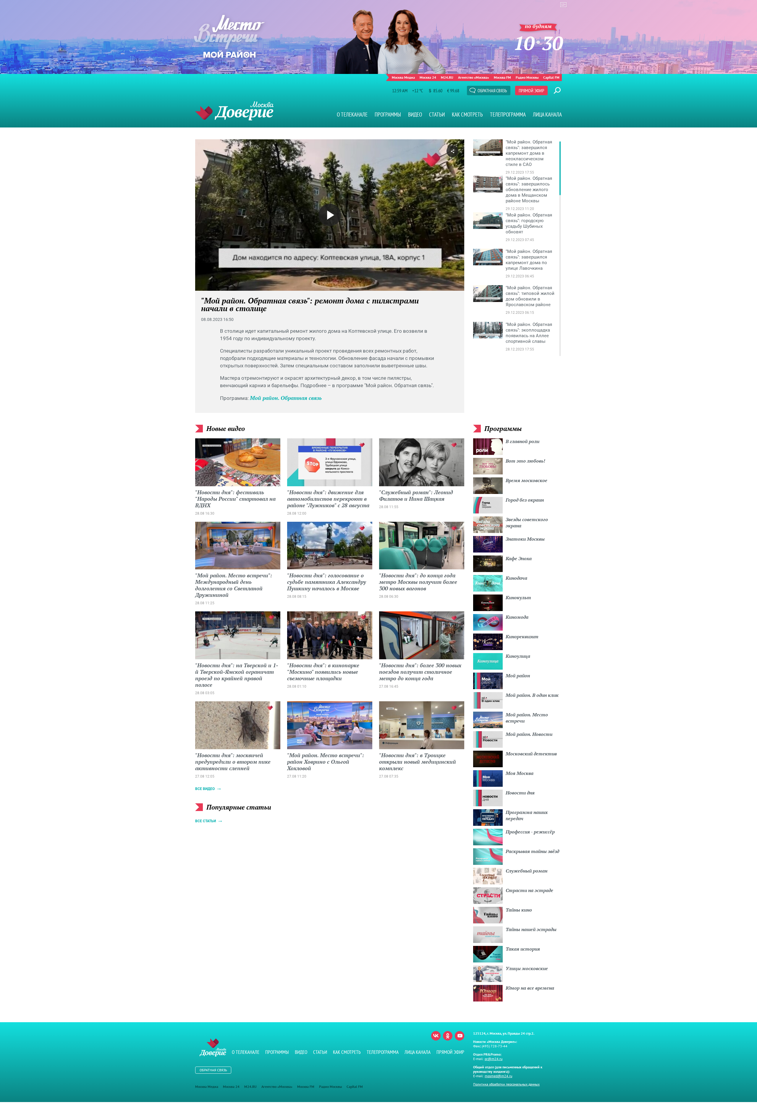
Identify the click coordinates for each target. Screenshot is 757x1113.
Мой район (518, 675)
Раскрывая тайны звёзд (532, 851)
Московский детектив (531, 753)
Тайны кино (519, 910)
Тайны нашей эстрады (531, 929)
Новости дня (520, 792)
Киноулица (518, 656)
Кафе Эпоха (519, 558)
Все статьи (205, 821)
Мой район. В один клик (532, 695)
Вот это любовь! (525, 461)
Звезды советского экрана (527, 522)
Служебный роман (526, 871)
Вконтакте (436, 1036)
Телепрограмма (508, 114)
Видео (415, 114)
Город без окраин (525, 500)
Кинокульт (518, 597)
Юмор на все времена (530, 988)
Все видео (205, 789)
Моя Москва (519, 773)
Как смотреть (467, 114)
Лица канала (547, 114)
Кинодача (516, 578)
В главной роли (522, 441)
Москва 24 (428, 77)
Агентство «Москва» (473, 77)
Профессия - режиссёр (530, 831)
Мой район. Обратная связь (286, 397)
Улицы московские (527, 968)
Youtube (459, 1036)
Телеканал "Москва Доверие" (234, 110)
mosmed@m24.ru (498, 1076)
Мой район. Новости (529, 734)
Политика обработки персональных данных (506, 1084)
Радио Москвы (527, 77)
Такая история (523, 949)
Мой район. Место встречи (527, 717)
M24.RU (447, 77)
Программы (388, 114)
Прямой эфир (531, 90)
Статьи (437, 114)
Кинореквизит (522, 636)
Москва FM (502, 77)
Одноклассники (447, 1036)
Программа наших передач (527, 815)
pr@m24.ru (493, 1059)
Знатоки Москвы (525, 539)
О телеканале (352, 114)
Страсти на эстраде (529, 890)
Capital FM (551, 77)
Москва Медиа (403, 77)
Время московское (526, 480)
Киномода (517, 617)
